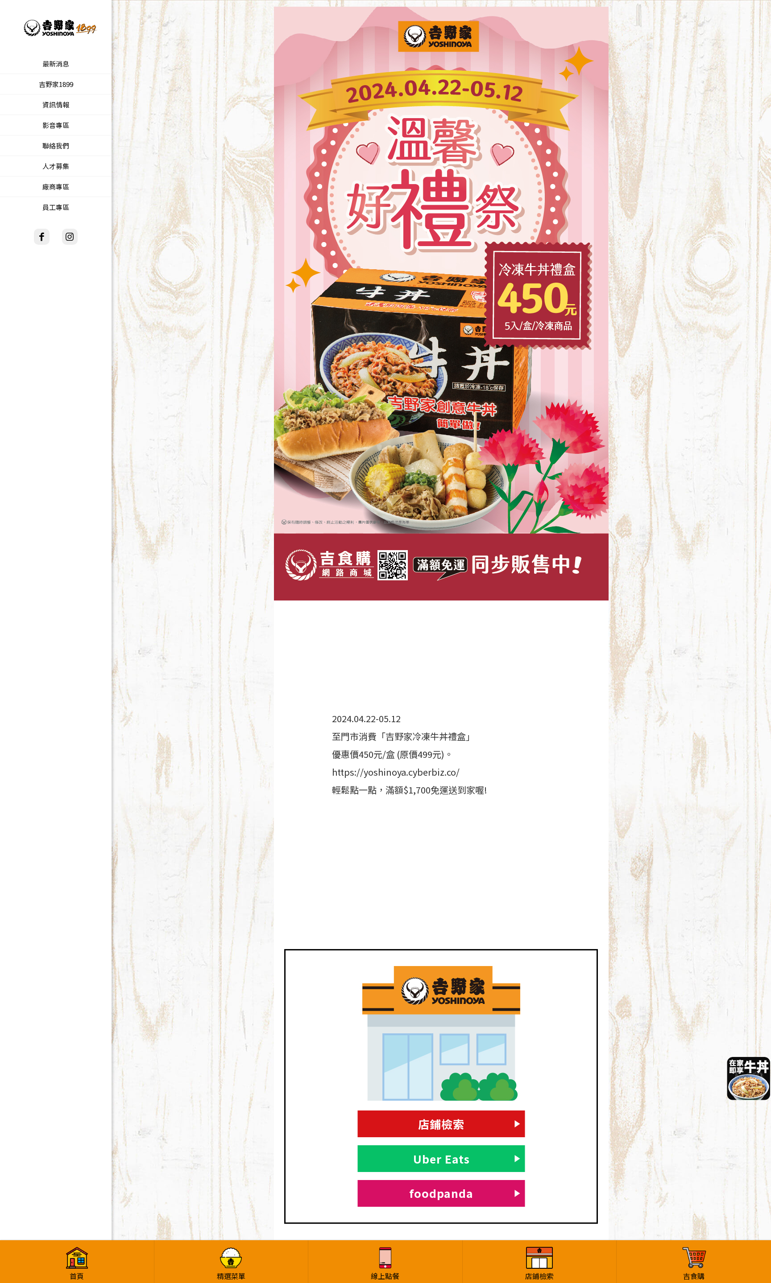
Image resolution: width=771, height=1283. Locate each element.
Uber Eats (441, 1159)
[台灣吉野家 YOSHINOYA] (56, 27)
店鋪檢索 (441, 1124)
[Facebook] (42, 237)
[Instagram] (70, 237)
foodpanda (441, 1193)
